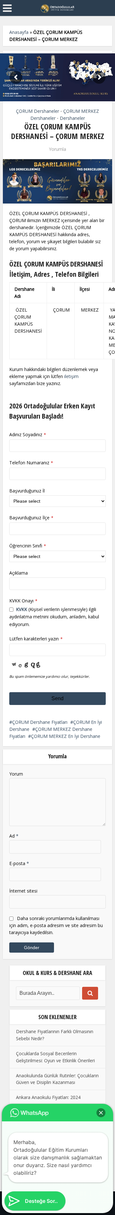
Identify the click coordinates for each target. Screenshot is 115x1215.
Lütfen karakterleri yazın (36, 639)
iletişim (71, 376)
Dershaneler (72, 118)
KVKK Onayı (23, 601)
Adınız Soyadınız (27, 434)
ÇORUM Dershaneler (37, 111)
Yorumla (57, 149)
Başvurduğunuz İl (27, 491)
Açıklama (18, 573)
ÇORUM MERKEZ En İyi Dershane (65, 736)
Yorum (16, 774)
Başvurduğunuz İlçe (31, 518)
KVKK (21, 609)
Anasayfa (18, 32)
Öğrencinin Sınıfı (27, 546)
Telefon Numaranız (31, 463)
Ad (14, 836)
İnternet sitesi (23, 891)
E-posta (19, 863)
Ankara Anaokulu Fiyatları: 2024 (48, 1097)
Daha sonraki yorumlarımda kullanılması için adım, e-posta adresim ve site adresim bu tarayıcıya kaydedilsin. (56, 925)
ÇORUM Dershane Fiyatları (39, 722)
